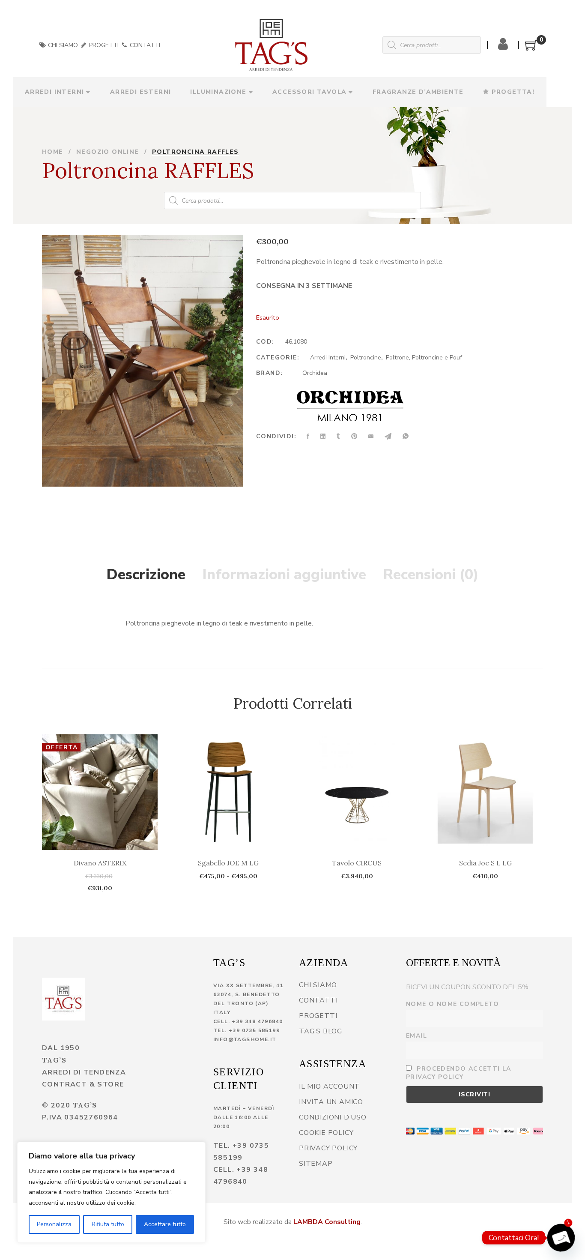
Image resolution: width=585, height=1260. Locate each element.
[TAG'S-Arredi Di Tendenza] (271, 45)
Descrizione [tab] (146, 574)
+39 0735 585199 (254, 1030)
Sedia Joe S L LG (485, 863)
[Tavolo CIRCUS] (357, 792)
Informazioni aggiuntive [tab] (284, 574)
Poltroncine (365, 357)
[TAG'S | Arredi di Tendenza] (63, 999)
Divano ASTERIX (100, 863)
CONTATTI (144, 45)
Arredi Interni (328, 357)
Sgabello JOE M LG (228, 863)
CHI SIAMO (62, 45)
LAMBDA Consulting (327, 1222)
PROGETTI (103, 45)
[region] (111, 1192)
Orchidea (314, 373)
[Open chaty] (561, 1238)
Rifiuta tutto (108, 1224)
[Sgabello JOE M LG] (228, 792)
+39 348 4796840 (257, 1021)
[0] (531, 48)
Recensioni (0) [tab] (431, 574)
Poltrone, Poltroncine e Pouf (424, 357)
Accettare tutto (165, 1224)
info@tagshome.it (244, 1039)
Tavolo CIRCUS (357, 863)
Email (416, 1036)
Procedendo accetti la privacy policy (458, 1073)
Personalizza (54, 1224)
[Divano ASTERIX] (100, 792)
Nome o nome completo (452, 1004)
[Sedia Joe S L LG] (485, 792)
